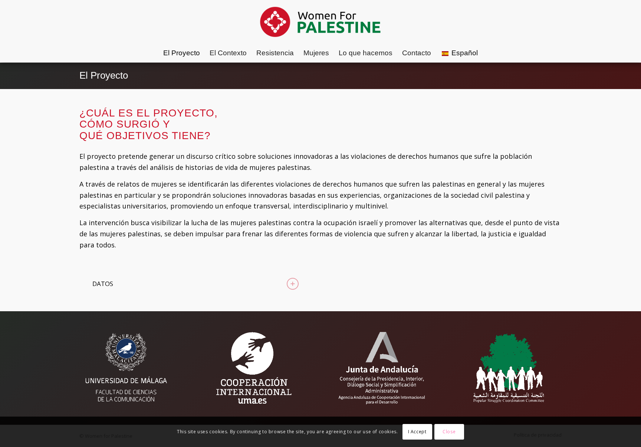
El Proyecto (103, 75)
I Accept (417, 431)
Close (449, 431)
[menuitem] (181, 53)
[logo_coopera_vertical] (254, 368)
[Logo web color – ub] (320, 22)
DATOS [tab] (102, 283)
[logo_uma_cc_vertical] (126, 368)
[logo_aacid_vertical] (381, 368)
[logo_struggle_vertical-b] (509, 368)
